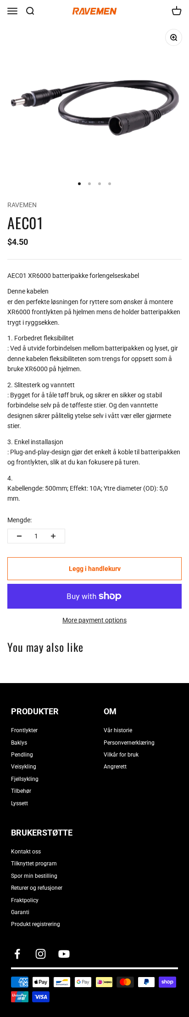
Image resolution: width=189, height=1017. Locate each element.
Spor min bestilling (34, 876)
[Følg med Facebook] (17, 954)
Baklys (19, 743)
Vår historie (118, 730)
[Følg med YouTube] (64, 954)
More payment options (94, 620)
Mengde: (19, 520)
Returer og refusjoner (36, 888)
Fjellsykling (25, 779)
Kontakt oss (26, 851)
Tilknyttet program (34, 863)
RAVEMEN (22, 205)
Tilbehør (21, 791)
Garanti (20, 912)
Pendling (22, 754)
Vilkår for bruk (121, 754)
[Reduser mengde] (19, 536)
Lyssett (19, 803)
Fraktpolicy (25, 900)
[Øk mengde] (53, 536)
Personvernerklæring (129, 743)
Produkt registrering (35, 924)
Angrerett (115, 766)
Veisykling (23, 766)
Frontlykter (24, 730)
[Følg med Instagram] (40, 954)
